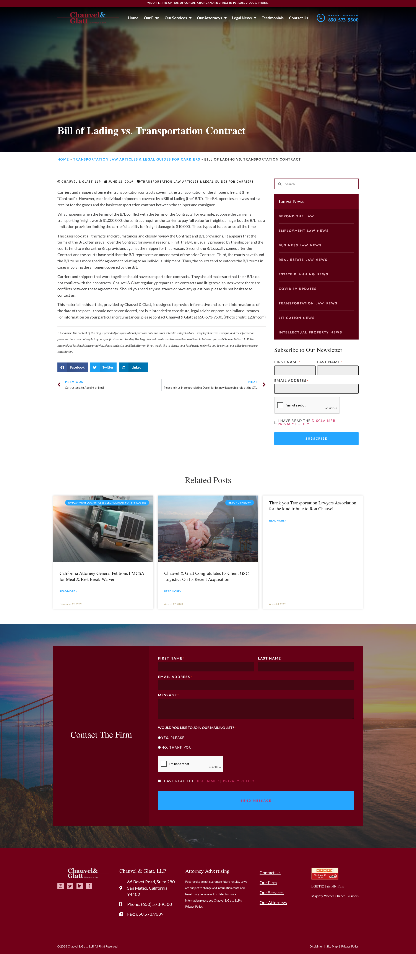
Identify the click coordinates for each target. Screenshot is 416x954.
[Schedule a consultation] (321, 18)
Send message (256, 800)
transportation (126, 192)
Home (133, 17)
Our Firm (151, 17)
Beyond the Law (296, 216)
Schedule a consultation (343, 15)
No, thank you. (177, 747)
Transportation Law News (308, 303)
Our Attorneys (209, 17)
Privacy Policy (293, 424)
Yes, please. (173, 737)
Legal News (242, 17)
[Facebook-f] (89, 886)
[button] (72, 367)
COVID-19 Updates (298, 288)
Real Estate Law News (303, 259)
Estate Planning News (303, 274)
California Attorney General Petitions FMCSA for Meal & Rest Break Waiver (102, 576)
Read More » (68, 591)
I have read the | (308, 422)
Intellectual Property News (310, 332)
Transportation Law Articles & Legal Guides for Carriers (136, 159)
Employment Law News (304, 230)
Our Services (176, 17)
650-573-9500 (343, 20)
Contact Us (298, 17)
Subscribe (316, 438)
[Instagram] (60, 886)
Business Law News (300, 245)
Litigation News (297, 317)
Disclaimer (324, 421)
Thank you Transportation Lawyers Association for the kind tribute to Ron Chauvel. (312, 506)
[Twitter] (70, 886)
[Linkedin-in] (79, 886)
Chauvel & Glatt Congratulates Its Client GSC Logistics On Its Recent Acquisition (206, 576)
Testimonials (273, 17)
